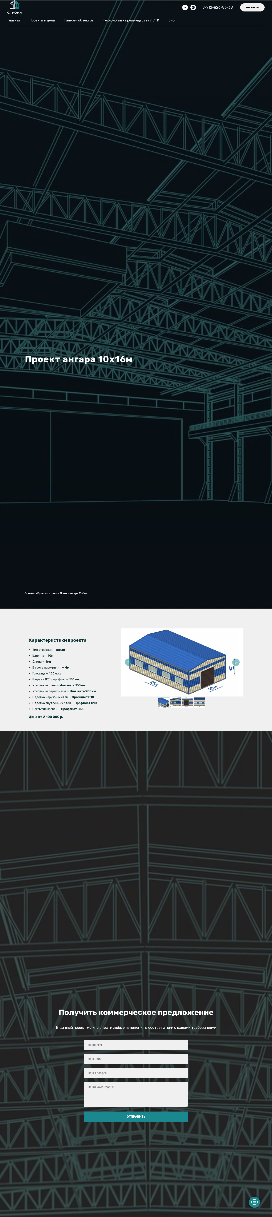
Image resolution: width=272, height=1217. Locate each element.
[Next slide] (236, 662)
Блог (172, 20)
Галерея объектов (79, 20)
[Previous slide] (128, 662)
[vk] (185, 7)
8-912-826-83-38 (217, 7)
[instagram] (193, 7)
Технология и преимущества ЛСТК (131, 20)
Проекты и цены (42, 20)
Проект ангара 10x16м (74, 593)
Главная (13, 20)
